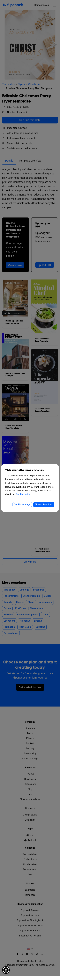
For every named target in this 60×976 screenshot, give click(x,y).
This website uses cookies (24, 470)
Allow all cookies (44, 504)
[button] (6, 970)
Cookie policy (23, 494)
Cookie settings (22, 504)
